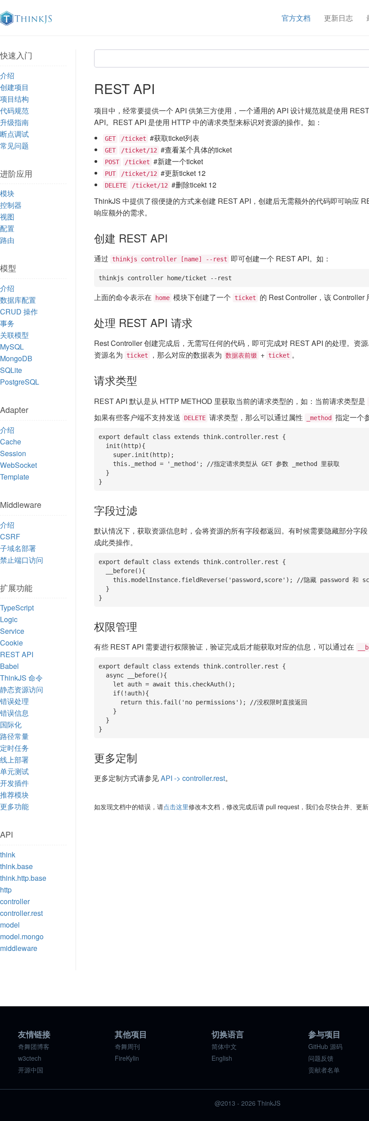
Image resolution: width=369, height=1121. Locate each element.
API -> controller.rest (193, 778)
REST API (16, 654)
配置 (7, 228)
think (7, 854)
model (10, 924)
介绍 (7, 75)
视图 (7, 216)
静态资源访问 (21, 689)
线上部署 (14, 759)
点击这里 (176, 806)
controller (15, 901)
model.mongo (22, 936)
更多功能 (14, 806)
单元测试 (14, 771)
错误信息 (14, 713)
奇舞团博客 (34, 1046)
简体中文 (224, 1046)
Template (14, 476)
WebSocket (18, 465)
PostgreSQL (19, 382)
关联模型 (14, 335)
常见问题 (14, 145)
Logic (9, 619)
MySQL (12, 346)
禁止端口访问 (21, 560)
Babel (9, 666)
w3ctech (29, 1058)
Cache (10, 441)
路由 (7, 240)
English (222, 1058)
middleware (18, 948)
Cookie (11, 642)
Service (12, 631)
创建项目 (14, 87)
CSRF (10, 536)
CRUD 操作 (19, 311)
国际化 (11, 724)
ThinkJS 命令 (21, 678)
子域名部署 (18, 548)
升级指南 (14, 122)
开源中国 (30, 1069)
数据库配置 (18, 300)
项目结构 (14, 99)
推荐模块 (14, 794)
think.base (16, 866)
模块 (7, 193)
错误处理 (14, 701)
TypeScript (17, 607)
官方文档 (296, 18)
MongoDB (16, 358)
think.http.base (23, 878)
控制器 (11, 205)
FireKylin (127, 1058)
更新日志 (338, 18)
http (6, 889)
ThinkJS (26, 18)
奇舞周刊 (127, 1046)
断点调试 (14, 134)
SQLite (11, 370)
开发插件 (14, 783)
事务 (7, 323)
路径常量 (14, 736)
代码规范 (14, 110)
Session (13, 453)
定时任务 (14, 748)
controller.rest (21, 913)
